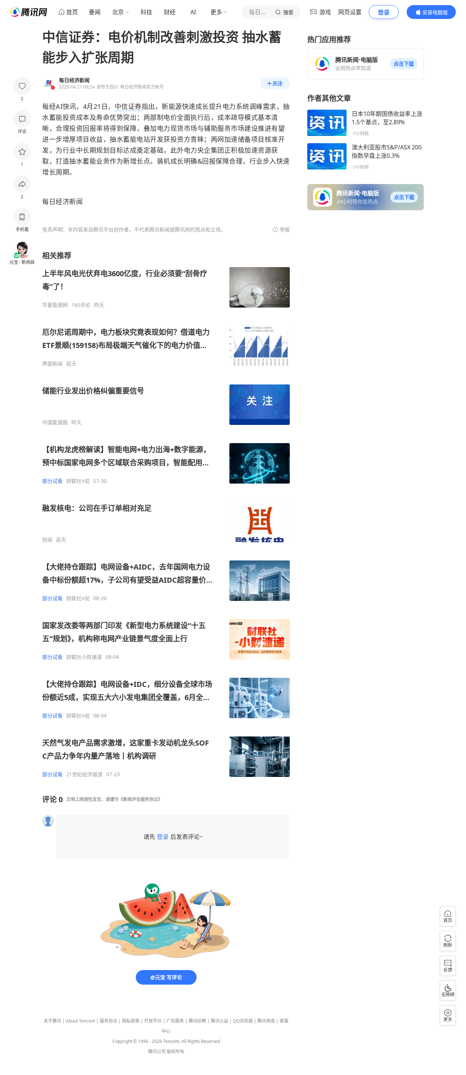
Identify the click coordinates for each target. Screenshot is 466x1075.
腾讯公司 (157, 1051)
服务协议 (108, 1021)
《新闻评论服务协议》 (140, 799)
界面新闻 (52, 363)
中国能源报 (55, 422)
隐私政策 (130, 1021)
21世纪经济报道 (84, 774)
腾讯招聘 (197, 1021)
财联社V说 (78, 481)
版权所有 (175, 1051)
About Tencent (80, 1021)
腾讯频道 (266, 1021)
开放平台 (153, 1021)
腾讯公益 (219, 1021)
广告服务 (175, 1021)
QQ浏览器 (243, 1021)
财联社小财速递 (84, 657)
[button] (404, 63)
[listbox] (166, 514)
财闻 (47, 539)
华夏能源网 (55, 305)
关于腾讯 (52, 1021)
